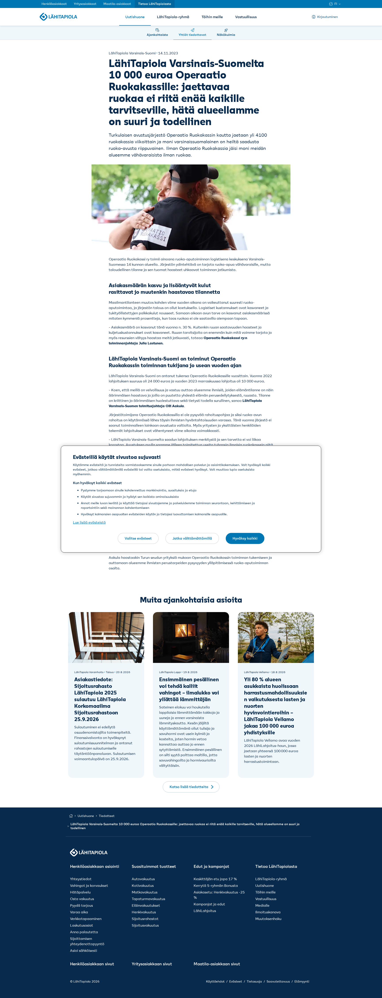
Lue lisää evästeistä (89, 522)
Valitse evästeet (138, 538)
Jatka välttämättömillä (192, 538)
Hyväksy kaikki (245, 538)
